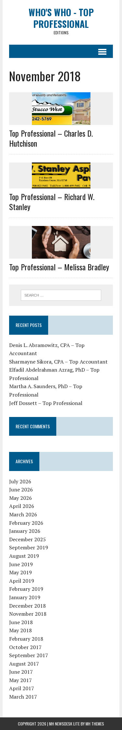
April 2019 (21, 580)
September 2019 (28, 547)
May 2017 (20, 680)
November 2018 (28, 613)
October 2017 (25, 647)
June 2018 (21, 622)
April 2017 (21, 688)
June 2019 (21, 564)
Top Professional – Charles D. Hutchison (51, 138)
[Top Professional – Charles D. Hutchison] (61, 120)
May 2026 (20, 497)
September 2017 (28, 655)
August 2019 (24, 555)
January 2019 (24, 597)
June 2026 (21, 489)
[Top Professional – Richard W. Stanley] (61, 183)
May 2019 (20, 572)
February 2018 (26, 638)
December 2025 (27, 539)
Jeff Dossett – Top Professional (45, 403)
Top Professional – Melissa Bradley (59, 267)
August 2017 (24, 663)
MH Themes (95, 723)
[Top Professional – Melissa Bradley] (61, 254)
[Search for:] (61, 294)
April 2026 (21, 506)
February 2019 (26, 588)
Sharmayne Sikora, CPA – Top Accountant (58, 361)
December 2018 (27, 605)
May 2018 (20, 630)
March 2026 (23, 514)
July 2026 (20, 481)
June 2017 (21, 671)
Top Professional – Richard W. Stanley (51, 201)
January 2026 (24, 530)
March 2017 (23, 696)
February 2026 (26, 522)
